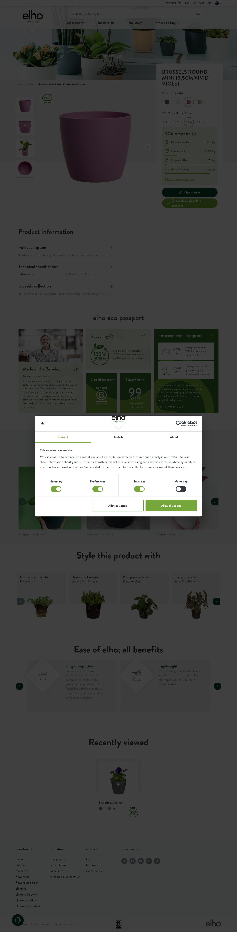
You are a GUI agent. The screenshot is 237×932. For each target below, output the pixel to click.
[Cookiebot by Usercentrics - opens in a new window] (181, 423)
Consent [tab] (63, 437)
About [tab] (174, 437)
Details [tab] (118, 437)
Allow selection (117, 505)
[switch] (97, 489)
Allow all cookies (171, 505)
